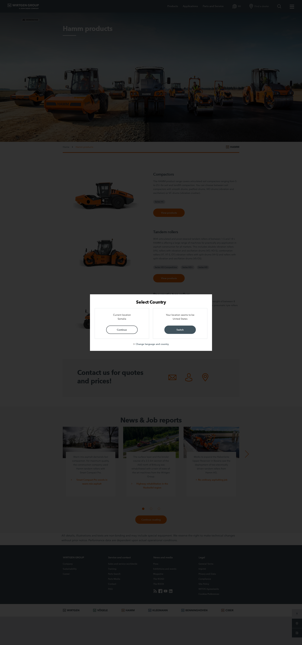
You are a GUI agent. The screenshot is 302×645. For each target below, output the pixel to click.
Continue (122, 329)
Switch (180, 329)
